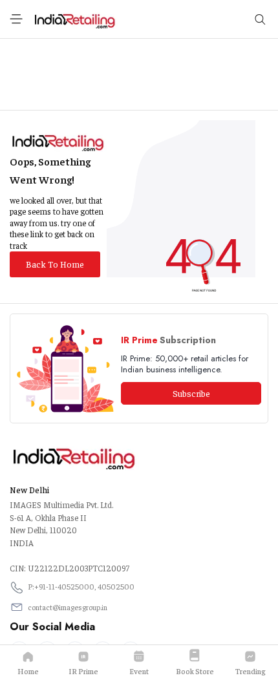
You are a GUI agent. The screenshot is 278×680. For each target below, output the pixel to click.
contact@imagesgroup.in (67, 607)
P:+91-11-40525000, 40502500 (81, 586)
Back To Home (55, 264)
